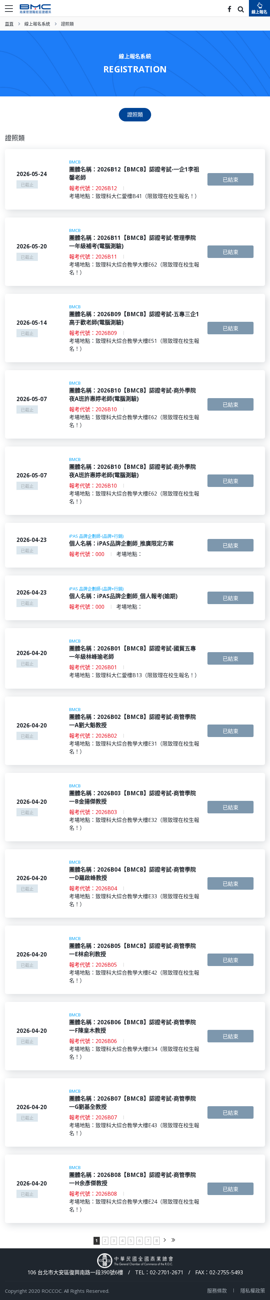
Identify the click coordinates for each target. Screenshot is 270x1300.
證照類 (67, 24)
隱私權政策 (252, 1290)
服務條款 (217, 1290)
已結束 (230, 179)
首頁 (9, 24)
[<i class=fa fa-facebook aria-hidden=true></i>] (229, 9)
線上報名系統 (37, 24)
